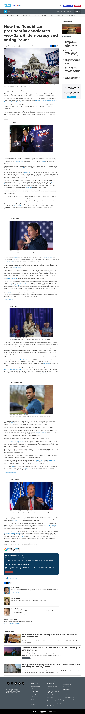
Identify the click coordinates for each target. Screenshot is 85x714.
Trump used (20, 168)
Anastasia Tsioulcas (26, 669)
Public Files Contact (10, 692)
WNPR (12, 691)
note (12, 466)
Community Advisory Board (37, 694)
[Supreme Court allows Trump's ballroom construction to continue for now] (12, 638)
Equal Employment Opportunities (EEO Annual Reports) (54, 700)
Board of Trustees (34, 691)
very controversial (25, 283)
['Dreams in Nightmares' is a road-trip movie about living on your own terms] (12, 651)
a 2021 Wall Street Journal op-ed (38, 346)
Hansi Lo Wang (28, 45)
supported (10, 261)
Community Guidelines (52, 694)
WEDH (7, 690)
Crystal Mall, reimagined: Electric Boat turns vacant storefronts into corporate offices (72, 61)
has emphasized (14, 357)
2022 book (14, 423)
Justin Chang (25, 652)
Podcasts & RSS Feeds (52, 686)
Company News (34, 683)
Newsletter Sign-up (51, 683)
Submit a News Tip (51, 681)
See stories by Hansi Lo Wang (18, 614)
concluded (29, 187)
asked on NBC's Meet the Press (16, 441)
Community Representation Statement (53, 692)
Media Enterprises (34, 696)
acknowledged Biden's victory (22, 360)
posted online (17, 205)
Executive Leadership (35, 686)
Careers (32, 699)
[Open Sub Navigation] (8, 15)
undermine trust (18, 161)
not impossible (32, 104)
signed (47, 272)
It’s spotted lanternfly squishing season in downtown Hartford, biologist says (72, 53)
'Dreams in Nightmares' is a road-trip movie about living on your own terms (51, 649)
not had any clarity (12, 278)
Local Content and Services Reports (69, 700)
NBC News (7, 349)
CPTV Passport (50, 697)
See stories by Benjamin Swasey (12, 623)
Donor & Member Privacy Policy (54, 703)
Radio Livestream (51, 688)
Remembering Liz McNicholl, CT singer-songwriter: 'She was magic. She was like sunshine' (71, 44)
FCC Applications (67, 689)
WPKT (15, 691)
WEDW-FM (8, 691)
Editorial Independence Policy (69, 694)
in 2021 (9, 293)
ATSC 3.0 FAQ (16, 692)
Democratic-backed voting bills (12, 533)
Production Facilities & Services (70, 697)
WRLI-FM (18, 691)
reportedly (26, 535)
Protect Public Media (63, 15)
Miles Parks (12, 45)
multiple (6, 176)
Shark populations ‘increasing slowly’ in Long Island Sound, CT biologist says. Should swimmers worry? (73, 70)
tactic (43, 161)
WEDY (17, 690)
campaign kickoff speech (43, 373)
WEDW (14, 690)
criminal (11, 176)
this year (16, 293)
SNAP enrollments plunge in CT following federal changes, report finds (72, 79)
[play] (5, 11)
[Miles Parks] (7, 590)
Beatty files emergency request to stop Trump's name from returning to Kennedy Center (51, 665)
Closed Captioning (67, 686)
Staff (32, 688)
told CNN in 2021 (16, 520)
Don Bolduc (46, 363)
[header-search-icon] (61, 5)
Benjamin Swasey (38, 45)
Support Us (33, 704)
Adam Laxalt (53, 361)
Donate (78, 5)
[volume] (9, 11)
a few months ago (46, 257)
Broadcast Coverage (67, 684)
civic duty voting (39, 460)
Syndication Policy (67, 692)
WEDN (10, 690)
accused (12, 290)
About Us (33, 681)
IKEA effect (25, 468)
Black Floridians (16, 267)
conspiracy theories (41, 432)
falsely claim (27, 172)
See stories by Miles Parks (17, 592)
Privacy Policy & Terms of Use (53, 705)
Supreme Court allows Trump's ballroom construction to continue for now (49, 635)
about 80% (17, 91)
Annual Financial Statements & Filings (70, 681)
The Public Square (67, 703)
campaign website (13, 368)
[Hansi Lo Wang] (7, 612)
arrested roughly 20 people (14, 285)
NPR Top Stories (13, 578)
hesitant (15, 257)
